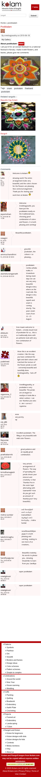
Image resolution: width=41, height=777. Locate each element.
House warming (13, 685)
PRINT (21, 43)
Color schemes (13, 666)
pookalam (18, 88)
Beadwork (11, 701)
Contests (10, 743)
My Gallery (6, 39)
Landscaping (12, 723)
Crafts (6, 692)
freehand (29, 88)
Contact (23, 774)
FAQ (8, 749)
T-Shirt (9, 727)
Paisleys (10, 651)
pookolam (5, 91)
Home (3, 23)
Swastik (10, 657)
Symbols (10, 647)
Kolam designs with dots (16, 736)
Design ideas (12, 663)
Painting (10, 695)
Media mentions (13, 746)
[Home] (11, 10)
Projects (7, 714)
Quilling (10, 698)
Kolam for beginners (15, 733)
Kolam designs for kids (16, 739)
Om (8, 654)
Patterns (7, 644)
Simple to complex (14, 672)
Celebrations (9, 676)
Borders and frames (14, 660)
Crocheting (11, 711)
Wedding (10, 688)
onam (9, 88)
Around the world (13, 679)
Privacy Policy (24, 771)
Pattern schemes (13, 669)
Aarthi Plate (11, 707)
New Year (11, 682)
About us (10, 752)
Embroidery (11, 704)
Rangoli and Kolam (12, 730)
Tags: (3, 88)
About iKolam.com (10, 771)
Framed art (11, 717)
